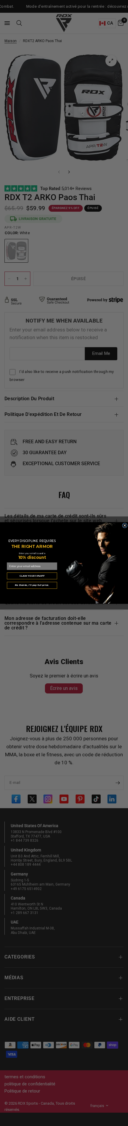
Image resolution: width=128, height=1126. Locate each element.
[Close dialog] (125, 525)
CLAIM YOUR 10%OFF (31, 576)
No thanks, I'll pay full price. (32, 585)
